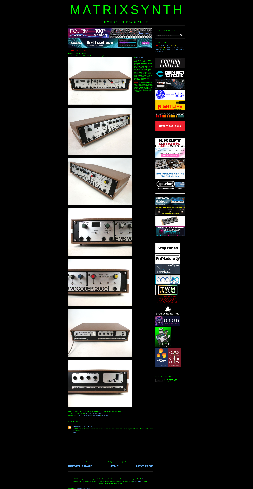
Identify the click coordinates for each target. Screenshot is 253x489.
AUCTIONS (180, 47)
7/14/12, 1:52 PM (87, 426)
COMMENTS (159, 49)
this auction (139, 57)
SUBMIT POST (164, 45)
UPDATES (168, 47)
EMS (89, 415)
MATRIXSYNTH (127, 10)
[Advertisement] (170, 418)
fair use (144, 479)
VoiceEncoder (77, 426)
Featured (96, 415)
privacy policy (137, 481)
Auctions (83, 415)
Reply (74, 432)
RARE (174, 47)
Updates (104, 415)
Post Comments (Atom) (83, 488)
